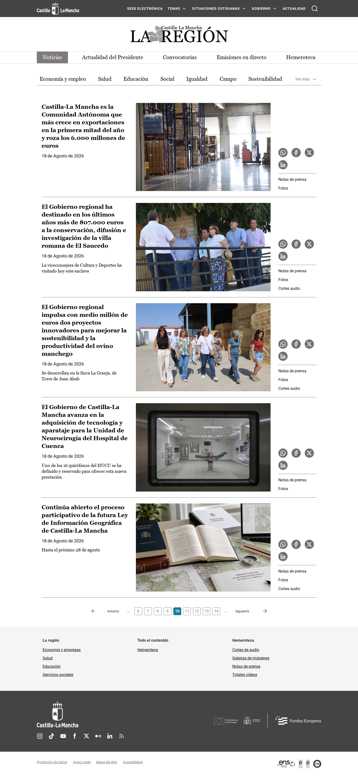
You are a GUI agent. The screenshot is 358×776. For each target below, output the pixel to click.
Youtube (63, 736)
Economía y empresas (62, 650)
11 (187, 611)
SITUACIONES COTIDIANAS (216, 8)
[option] (63, 79)
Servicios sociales (58, 674)
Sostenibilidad (265, 79)
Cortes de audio (245, 650)
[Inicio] (103, 715)
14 (216, 611)
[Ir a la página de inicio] (58, 8)
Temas (174, 8)
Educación (135, 79)
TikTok (51, 736)
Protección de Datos (52, 762)
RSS (121, 736)
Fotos (283, 188)
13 (206, 611)
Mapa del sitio (106, 762)
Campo (228, 79)
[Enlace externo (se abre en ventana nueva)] (298, 763)
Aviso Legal (81, 762)
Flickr (98, 736)
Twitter (86, 736)
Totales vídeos (244, 674)
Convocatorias (180, 57)
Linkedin (110, 736)
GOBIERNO (261, 8)
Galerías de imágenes (250, 658)
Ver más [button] (302, 79)
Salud (105, 79)
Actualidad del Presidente (112, 57)
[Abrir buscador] (314, 8)
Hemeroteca (300, 57)
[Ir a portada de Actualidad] (179, 36)
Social (167, 79)
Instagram (40, 736)
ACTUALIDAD (294, 8)
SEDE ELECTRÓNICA (145, 8)
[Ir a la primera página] (97, 611)
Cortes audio (289, 288)
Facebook (75, 736)
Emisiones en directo (241, 57)
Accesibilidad (133, 762)
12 (197, 611)
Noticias (52, 57)
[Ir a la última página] (261, 611)
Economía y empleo (63, 79)
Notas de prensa (292, 179)
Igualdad (196, 79)
